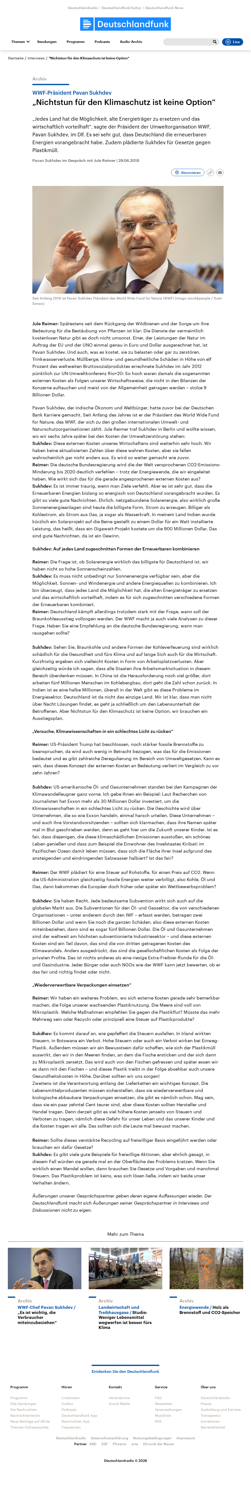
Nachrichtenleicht (25, 1415)
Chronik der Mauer (158, 1444)
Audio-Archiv (131, 41)
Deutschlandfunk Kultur (121, 8)
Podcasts (102, 41)
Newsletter (163, 1404)
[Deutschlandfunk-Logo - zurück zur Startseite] (125, 24)
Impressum (185, 1438)
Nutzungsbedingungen (152, 1438)
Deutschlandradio (83, 8)
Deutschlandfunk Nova (164, 8)
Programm (76, 41)
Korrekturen (210, 1421)
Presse (206, 1404)
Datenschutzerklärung (109, 1438)
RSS (158, 1421)
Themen (18, 41)
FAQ (158, 1398)
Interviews (36, 58)
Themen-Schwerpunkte (29, 1427)
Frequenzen (71, 1427)
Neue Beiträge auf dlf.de (30, 1421)
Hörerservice (119, 1398)
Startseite (16, 58)
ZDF (104, 1444)
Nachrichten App (76, 1421)
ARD (92, 1444)
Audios (67, 1404)
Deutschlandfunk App (79, 1415)
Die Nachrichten (23, 1409)
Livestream (71, 1398)
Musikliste (163, 1415)
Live (236, 42)
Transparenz (211, 1415)
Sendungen (47, 41)
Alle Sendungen (23, 1404)
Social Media (119, 1404)
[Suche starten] (214, 42)
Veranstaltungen (168, 1409)
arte (134, 1444)
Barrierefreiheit (213, 1427)
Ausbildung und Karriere (221, 1409)
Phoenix (119, 1444)
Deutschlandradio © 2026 (125, 1460)
